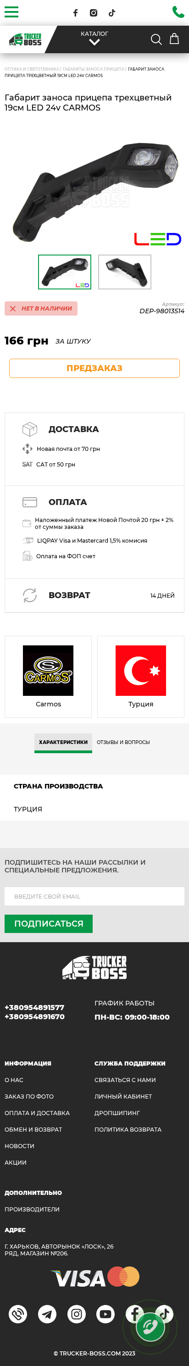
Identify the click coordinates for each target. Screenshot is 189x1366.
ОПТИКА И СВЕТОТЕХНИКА (32, 69)
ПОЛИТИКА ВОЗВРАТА (127, 1129)
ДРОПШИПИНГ (117, 1113)
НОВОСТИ (19, 1146)
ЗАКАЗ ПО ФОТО (29, 1096)
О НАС (14, 1080)
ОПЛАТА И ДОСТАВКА (37, 1113)
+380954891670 (35, 1017)
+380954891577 (34, 1007)
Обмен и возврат (33, 1129)
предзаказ (94, 368)
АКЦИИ (16, 1162)
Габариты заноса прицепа (93, 69)
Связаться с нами (125, 1080)
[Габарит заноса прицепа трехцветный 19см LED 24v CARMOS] (94, 192)
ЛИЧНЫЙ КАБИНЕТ (123, 1096)
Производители (32, 1209)
